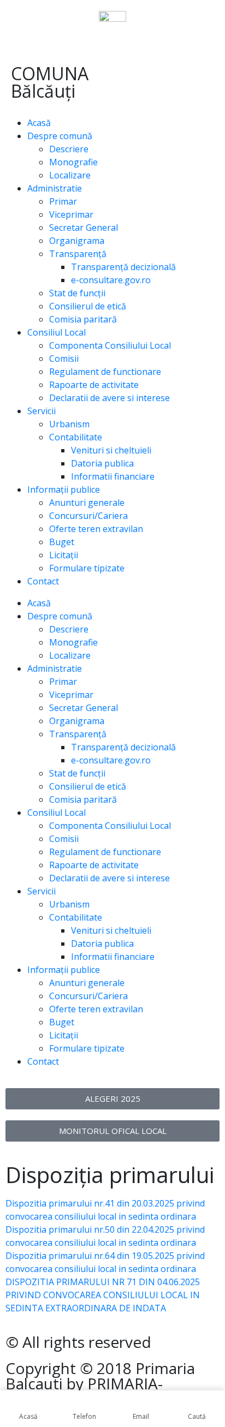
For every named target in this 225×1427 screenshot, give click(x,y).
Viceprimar (71, 214)
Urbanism (69, 424)
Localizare (70, 175)
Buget (61, 542)
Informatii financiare (113, 476)
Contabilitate (75, 437)
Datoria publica (102, 463)
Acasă (39, 123)
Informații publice (63, 489)
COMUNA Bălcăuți (49, 82)
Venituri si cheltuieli (111, 450)
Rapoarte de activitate (94, 385)
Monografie (73, 162)
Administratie (54, 188)
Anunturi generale (87, 503)
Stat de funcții (77, 293)
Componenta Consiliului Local (110, 345)
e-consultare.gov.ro (111, 280)
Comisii (64, 359)
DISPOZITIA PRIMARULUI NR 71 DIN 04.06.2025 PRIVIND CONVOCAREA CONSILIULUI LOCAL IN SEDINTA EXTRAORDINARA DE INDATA (102, 1295)
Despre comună (59, 136)
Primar (63, 201)
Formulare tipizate (87, 568)
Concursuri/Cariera (88, 516)
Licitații (63, 555)
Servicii (41, 411)
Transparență (77, 254)
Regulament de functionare (105, 372)
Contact (43, 581)
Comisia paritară (83, 319)
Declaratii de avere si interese (109, 398)
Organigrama (76, 241)
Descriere (68, 149)
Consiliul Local (56, 332)
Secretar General (83, 228)
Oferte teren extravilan (96, 529)
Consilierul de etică (87, 306)
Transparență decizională (123, 267)
